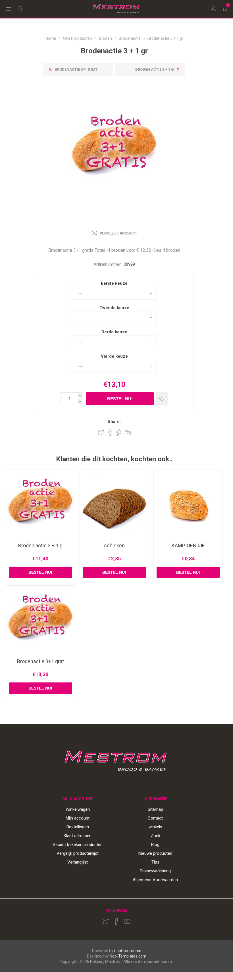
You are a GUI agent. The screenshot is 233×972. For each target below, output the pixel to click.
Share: (114, 422)
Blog (155, 844)
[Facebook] (116, 921)
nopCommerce (127, 950)
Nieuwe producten (155, 853)
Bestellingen (77, 826)
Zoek (155, 835)
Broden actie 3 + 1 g (40, 545)
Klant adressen (77, 835)
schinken (114, 545)
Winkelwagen (78, 809)
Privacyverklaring (155, 870)
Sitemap (155, 809)
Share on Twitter (101, 433)
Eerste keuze (114, 283)
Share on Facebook (110, 433)
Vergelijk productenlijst (78, 853)
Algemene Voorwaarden (155, 879)
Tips (155, 862)
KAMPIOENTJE (188, 545)
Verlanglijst (77, 862)
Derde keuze (114, 331)
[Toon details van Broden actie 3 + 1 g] (40, 504)
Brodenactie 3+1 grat (40, 661)
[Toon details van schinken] (114, 504)
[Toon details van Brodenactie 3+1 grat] (40, 620)
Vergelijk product (118, 233)
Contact (155, 818)
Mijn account (78, 818)
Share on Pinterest (119, 433)
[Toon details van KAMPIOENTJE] (188, 504)
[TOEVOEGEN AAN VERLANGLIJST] (161, 398)
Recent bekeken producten (78, 844)
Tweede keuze (114, 307)
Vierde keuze (114, 356)
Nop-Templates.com (128, 956)
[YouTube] (127, 921)
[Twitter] (105, 921)
